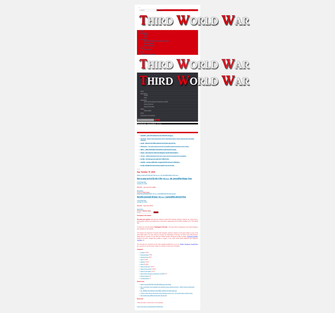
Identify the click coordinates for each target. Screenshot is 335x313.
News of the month (145, 269)
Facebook (187, 244)
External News (144, 255)
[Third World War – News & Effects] (195, 28)
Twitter (182, 244)
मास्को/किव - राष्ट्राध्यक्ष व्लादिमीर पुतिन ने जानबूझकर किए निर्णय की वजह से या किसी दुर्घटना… (160, 162)
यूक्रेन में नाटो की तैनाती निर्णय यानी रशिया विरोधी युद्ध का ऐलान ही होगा (155, 284)
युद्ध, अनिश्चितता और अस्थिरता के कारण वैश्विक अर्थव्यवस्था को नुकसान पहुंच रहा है (158, 291)
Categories (143, 39)
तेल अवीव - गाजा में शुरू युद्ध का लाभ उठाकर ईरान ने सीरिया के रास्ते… (155, 159)
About (142, 51)
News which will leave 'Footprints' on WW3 (152, 273)
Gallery (142, 48)
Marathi (174, 193)
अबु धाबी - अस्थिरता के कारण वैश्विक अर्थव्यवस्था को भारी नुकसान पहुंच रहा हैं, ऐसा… (158, 143)
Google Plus (194, 244)
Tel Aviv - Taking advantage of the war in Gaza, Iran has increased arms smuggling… (163, 156)
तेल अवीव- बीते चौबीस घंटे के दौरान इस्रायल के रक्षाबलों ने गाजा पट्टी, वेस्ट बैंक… (157, 165)
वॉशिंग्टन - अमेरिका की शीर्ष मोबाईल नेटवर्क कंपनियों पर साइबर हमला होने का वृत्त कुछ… (158, 149)
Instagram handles (192, 236)
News (147, 192)
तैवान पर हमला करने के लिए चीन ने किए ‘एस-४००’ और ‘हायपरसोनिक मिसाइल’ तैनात (164, 179)
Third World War (141, 182)
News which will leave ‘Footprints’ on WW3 (156, 41)
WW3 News (143, 33)
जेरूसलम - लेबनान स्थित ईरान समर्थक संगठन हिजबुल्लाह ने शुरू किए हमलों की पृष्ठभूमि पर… (159, 152)
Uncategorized (144, 278)
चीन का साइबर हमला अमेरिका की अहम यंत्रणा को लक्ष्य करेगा (153, 295)
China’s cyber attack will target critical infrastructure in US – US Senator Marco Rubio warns (166, 293)
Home (142, 31)
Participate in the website (147, 54)
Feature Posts (144, 257)
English (146, 34)
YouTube (139, 240)
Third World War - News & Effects (146, 123)
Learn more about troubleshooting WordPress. (150, 306)
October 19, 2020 (142, 183)
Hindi (145, 37)
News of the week (149, 45)
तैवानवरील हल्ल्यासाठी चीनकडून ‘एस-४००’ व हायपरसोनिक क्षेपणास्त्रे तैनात (161, 197)
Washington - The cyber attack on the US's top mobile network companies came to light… (164, 146)
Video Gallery (148, 49)
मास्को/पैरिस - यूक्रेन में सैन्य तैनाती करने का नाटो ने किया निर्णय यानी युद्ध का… (157, 135)
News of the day (148, 43)
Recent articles (144, 276)
